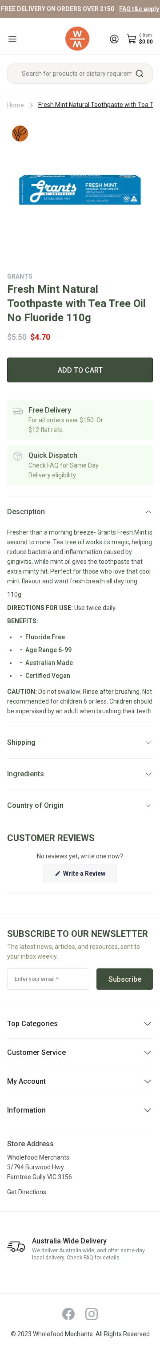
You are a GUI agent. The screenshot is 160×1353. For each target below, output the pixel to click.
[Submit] (142, 73)
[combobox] (80, 73)
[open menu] (12, 39)
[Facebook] (68, 1314)
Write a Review (89, 875)
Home (15, 105)
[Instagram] (91, 1314)
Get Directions (26, 1192)
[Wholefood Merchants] (77, 39)
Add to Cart (80, 370)
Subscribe (124, 979)
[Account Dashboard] (114, 39)
